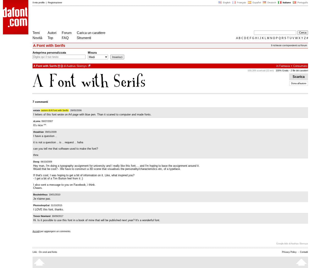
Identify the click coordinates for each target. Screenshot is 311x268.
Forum (67, 33)
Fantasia (284, 66)
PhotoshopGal (41, 205)
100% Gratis (282, 70)
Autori (52, 33)
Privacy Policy (289, 252)
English (226, 2)
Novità (37, 38)
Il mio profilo (39, 2)
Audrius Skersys (76, 66)
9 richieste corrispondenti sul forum (289, 45)
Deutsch (271, 2)
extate (36, 110)
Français (241, 2)
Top (50, 38)
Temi (36, 33)
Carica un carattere (91, 33)
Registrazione (55, 2)
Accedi (36, 231)
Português (302, 2)
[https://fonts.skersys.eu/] (89, 66)
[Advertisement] (110, 18)
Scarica (298, 77)
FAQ (65, 38)
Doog (36, 161)
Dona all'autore (298, 83)
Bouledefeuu (40, 194)
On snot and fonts (48, 252)
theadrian (38, 132)
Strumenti (84, 38)
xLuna (36, 121)
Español (256, 2)
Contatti (304, 252)
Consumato (300, 66)
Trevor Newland (42, 216)
